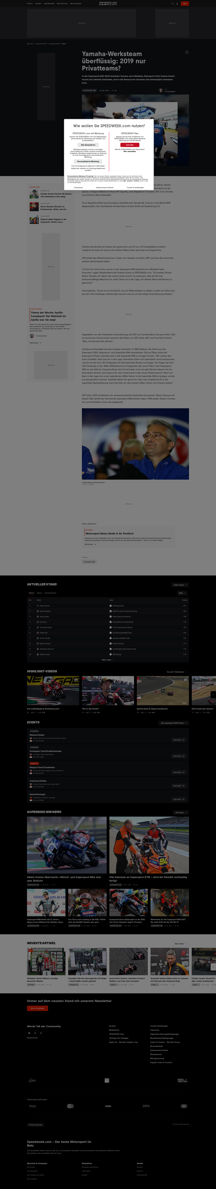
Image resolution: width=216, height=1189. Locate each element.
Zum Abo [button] (130, 145)
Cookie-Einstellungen (135, 187)
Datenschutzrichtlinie (105, 187)
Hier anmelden (130, 151)
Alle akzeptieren (88, 145)
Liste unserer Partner (131, 181)
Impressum (78, 187)
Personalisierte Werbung (88, 161)
